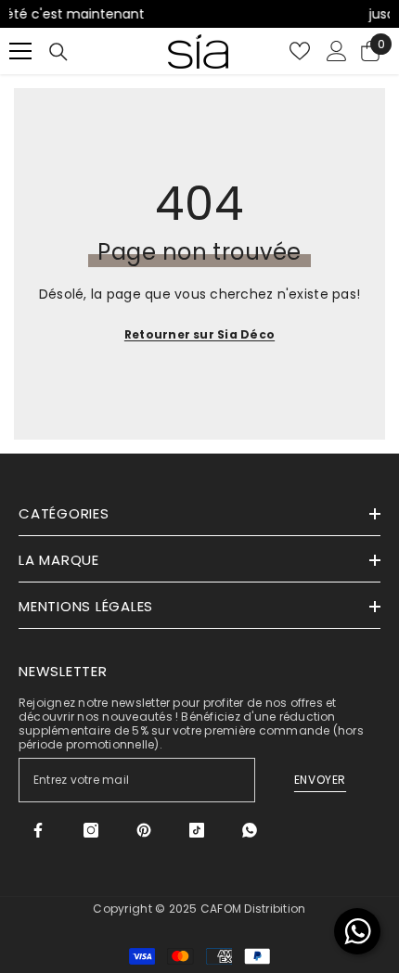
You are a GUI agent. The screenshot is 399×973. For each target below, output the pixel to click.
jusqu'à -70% (320, 14)
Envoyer (320, 779)
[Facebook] (38, 830)
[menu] (20, 51)
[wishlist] (300, 51)
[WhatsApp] (249, 830)
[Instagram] (90, 830)
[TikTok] (196, 830)
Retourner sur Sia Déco (199, 334)
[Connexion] (337, 51)
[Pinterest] (143, 830)
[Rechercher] (58, 52)
